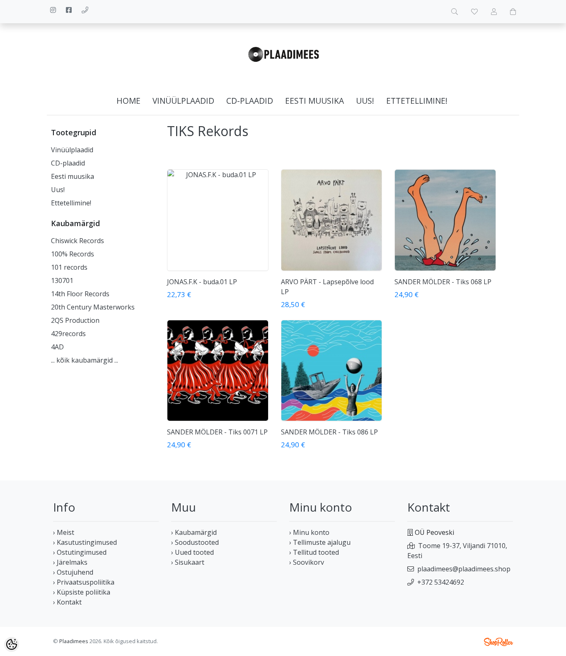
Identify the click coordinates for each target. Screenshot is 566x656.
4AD (57, 346)
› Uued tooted (192, 552)
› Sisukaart (187, 562)
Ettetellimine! (416, 100)
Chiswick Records (77, 240)
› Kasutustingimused (85, 542)
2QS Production (75, 320)
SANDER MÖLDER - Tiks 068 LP (442, 281)
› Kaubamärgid (194, 532)
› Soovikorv (306, 562)
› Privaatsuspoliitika (83, 582)
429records (68, 333)
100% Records (72, 253)
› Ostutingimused (79, 552)
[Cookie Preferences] (11, 644)
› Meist (63, 532)
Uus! (365, 100)
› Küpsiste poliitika (81, 592)
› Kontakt (67, 602)
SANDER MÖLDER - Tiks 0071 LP (217, 432)
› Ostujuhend (73, 572)
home (128, 100)
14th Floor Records (80, 293)
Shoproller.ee (498, 642)
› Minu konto (309, 532)
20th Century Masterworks (93, 307)
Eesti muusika (314, 100)
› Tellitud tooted (314, 552)
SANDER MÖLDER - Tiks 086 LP (329, 432)
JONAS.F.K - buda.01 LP (202, 281)
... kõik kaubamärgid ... (84, 360)
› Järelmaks (70, 562)
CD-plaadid (249, 100)
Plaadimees (73, 641)
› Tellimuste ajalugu (320, 542)
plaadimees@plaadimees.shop (463, 568)
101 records (69, 267)
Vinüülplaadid (183, 100)
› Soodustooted (195, 542)
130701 (62, 280)
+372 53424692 (440, 582)
